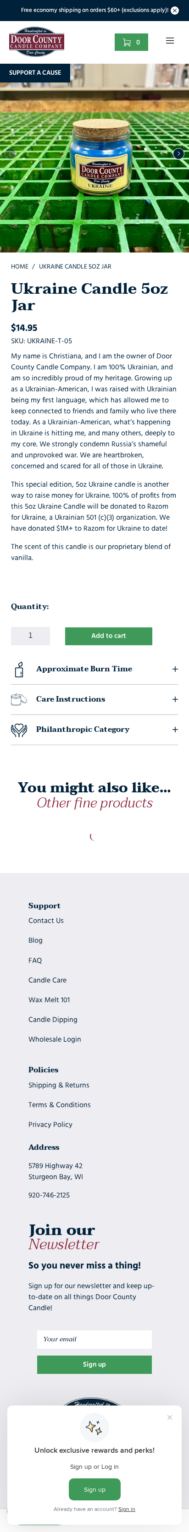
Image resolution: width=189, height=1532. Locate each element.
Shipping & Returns (58, 1085)
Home (19, 267)
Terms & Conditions (59, 1105)
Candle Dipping (53, 1020)
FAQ (35, 961)
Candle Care (47, 980)
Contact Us (46, 921)
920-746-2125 (49, 1195)
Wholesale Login (54, 1039)
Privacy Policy (50, 1125)
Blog (35, 940)
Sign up (94, 1365)
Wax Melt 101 (49, 1000)
